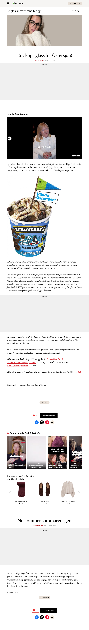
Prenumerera (75, 3)
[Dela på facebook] (37, 422)
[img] (35, 415)
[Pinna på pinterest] (47, 422)
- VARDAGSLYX (38, 525)
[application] (44, 138)
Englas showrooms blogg (24, 11)
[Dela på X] (42, 422)
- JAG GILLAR (38, 60)
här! (79, 371)
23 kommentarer (49, 416)
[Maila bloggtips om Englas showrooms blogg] (52, 422)
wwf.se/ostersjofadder (17, 365)
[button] (16, 452)
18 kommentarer (49, 610)
